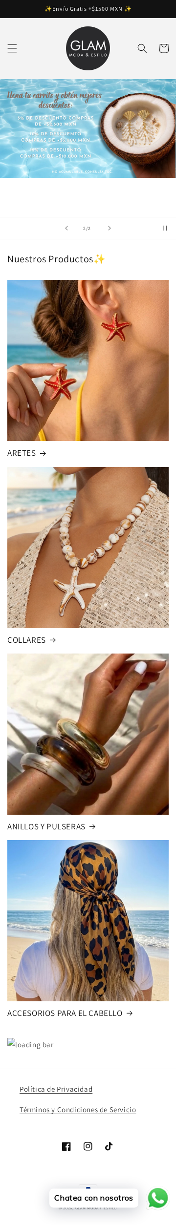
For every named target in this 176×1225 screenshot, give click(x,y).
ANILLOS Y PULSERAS (46, 826)
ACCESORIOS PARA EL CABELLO (65, 1013)
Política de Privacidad (56, 1089)
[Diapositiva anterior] (66, 228)
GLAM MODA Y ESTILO (96, 1207)
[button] (12, 48)
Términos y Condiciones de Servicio (78, 1109)
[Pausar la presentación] (165, 228)
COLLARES (26, 639)
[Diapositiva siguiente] (109, 228)
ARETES (21, 452)
